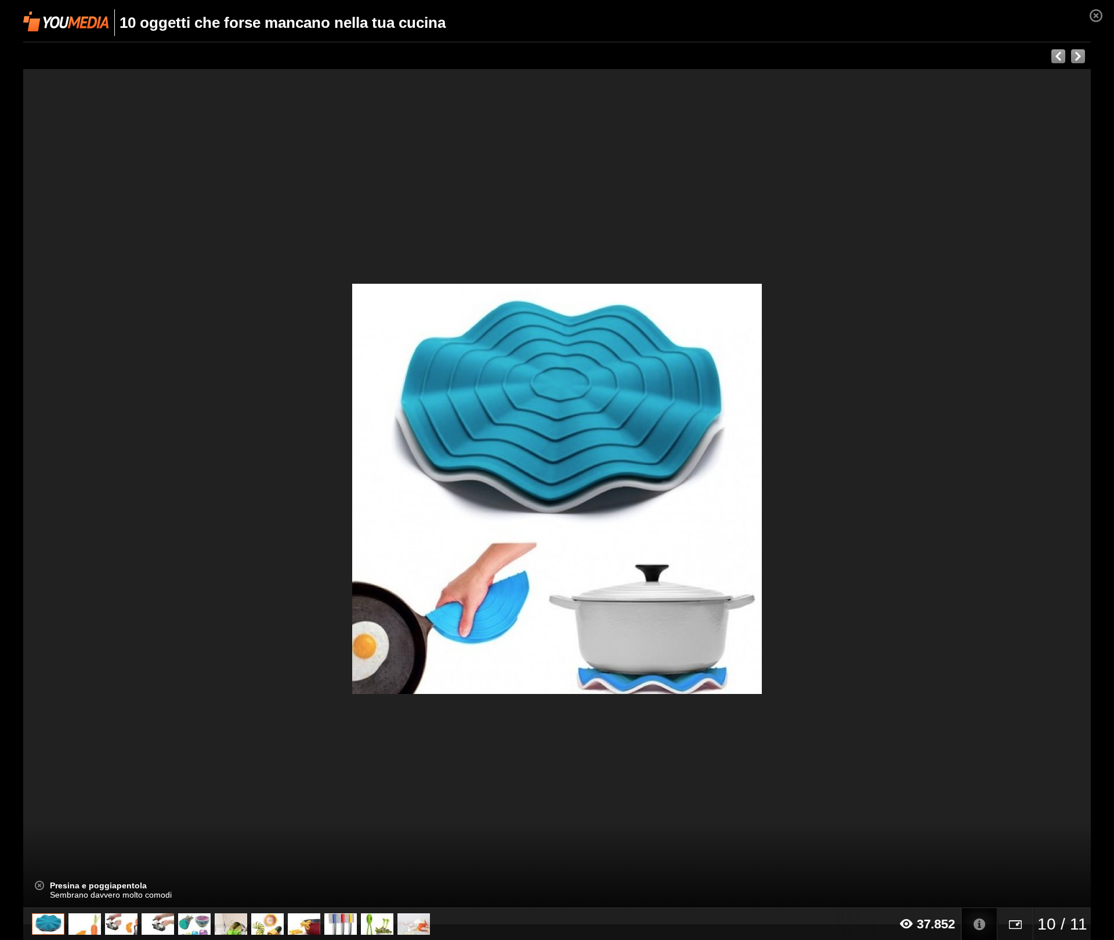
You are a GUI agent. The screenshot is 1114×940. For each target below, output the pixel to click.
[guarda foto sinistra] (130, 488)
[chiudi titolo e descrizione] (39, 885)
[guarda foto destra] (664, 488)
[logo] (65, 21)
